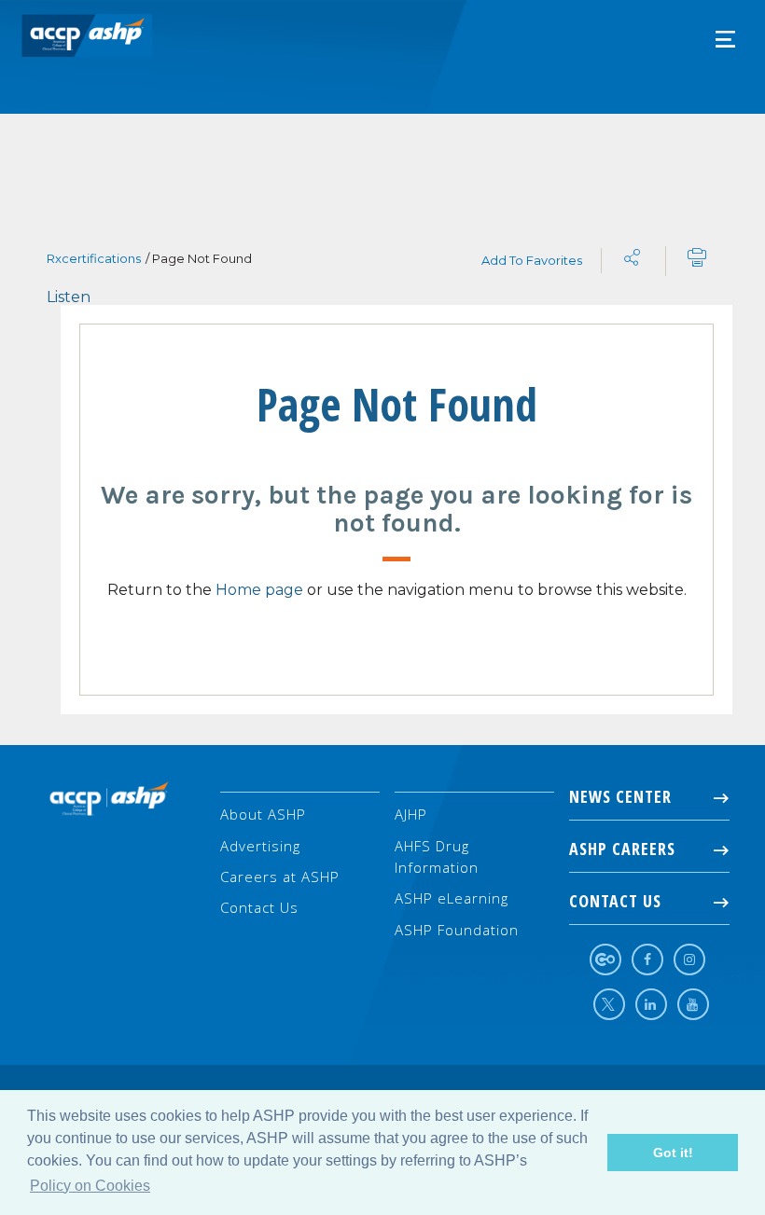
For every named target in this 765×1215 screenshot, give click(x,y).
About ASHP (263, 814)
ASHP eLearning (451, 898)
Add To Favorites (531, 260)
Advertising (260, 845)
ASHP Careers (622, 848)
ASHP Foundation (457, 929)
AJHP (411, 814)
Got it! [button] (673, 1152)
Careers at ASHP (280, 876)
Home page (259, 590)
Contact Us (259, 907)
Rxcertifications (94, 258)
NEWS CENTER (620, 796)
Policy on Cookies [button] (90, 1186)
